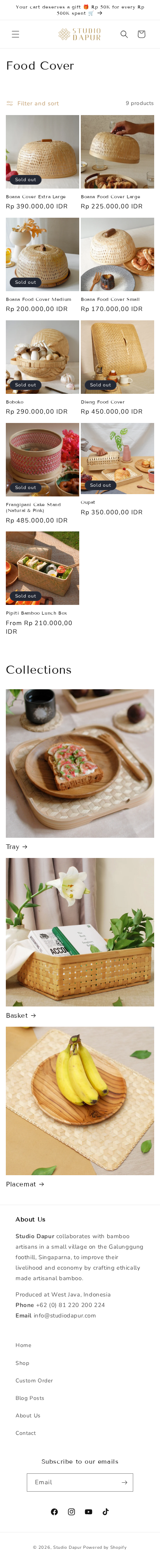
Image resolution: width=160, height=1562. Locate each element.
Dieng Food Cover (103, 402)
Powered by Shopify (105, 1547)
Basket (17, 1016)
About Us (28, 1415)
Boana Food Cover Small (110, 299)
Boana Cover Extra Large (36, 196)
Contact (26, 1433)
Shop (22, 1363)
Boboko (15, 402)
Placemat (21, 1184)
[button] (15, 34)
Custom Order (34, 1380)
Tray (12, 847)
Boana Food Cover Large (110, 196)
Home (23, 1345)
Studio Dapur (67, 1547)
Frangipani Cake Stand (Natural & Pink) (33, 507)
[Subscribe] (124, 1482)
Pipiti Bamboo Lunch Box (36, 613)
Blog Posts (30, 1398)
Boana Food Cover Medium (38, 299)
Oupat (88, 502)
